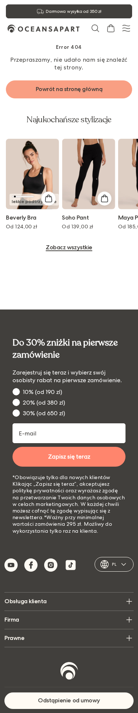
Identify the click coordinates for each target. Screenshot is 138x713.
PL (114, 564)
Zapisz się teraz (69, 456)
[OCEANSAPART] (43, 28)
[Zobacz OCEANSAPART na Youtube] (11, 565)
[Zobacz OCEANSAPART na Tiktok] (70, 565)
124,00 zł (21, 226)
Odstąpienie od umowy (69, 700)
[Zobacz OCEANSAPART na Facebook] (31, 565)
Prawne (14, 637)
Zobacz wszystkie (69, 248)
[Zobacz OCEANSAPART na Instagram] (50, 565)
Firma (11, 619)
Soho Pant (75, 218)
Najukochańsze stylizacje (69, 120)
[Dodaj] (48, 199)
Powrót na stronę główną (69, 89)
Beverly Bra (21, 218)
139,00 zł (77, 226)
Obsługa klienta (25, 601)
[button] (95, 28)
